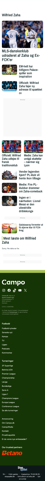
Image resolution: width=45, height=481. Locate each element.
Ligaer (4, 344)
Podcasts (6, 349)
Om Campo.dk (8, 423)
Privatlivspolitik (8, 435)
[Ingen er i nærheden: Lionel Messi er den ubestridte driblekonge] (9, 201)
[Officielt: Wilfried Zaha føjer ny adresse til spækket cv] (9, 86)
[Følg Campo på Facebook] (9, 290)
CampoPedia (7, 427)
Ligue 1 (5, 394)
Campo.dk (5, 295)
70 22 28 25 (35, 474)
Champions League (10, 398)
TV (3, 340)
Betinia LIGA (7, 370)
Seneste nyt (7, 332)
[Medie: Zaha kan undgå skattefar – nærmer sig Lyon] (33, 146)
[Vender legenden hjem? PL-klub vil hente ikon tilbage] (9, 175)
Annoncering (7, 419)
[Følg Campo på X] (25, 290)
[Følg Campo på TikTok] (14, 290)
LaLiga (4, 382)
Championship (8, 378)
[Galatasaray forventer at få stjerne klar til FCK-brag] (9, 228)
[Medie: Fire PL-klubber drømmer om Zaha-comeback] (9, 188)
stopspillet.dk (10, 477)
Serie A (5, 390)
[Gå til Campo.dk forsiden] (13, 285)
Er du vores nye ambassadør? (14, 439)
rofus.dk (32, 477)
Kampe (5, 336)
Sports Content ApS (8, 297)
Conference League (10, 406)
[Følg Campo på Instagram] (4, 290)
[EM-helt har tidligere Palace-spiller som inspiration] (9, 70)
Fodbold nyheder (9, 328)
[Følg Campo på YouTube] (20, 290)
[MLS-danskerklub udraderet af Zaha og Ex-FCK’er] (22, 34)
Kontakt (5, 431)
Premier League (8, 374)
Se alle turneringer (10, 410)
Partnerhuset (13, 312)
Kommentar (7, 353)
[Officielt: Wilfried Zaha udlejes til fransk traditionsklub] (11, 146)
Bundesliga (6, 386)
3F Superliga (7, 366)
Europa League (8, 402)
